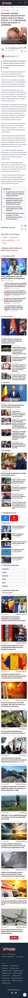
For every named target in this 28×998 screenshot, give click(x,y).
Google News (14, 250)
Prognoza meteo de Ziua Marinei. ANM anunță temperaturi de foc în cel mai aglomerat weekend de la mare (15, 292)
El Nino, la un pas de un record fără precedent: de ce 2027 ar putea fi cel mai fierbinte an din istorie (13, 704)
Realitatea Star (5, 968)
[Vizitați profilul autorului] (2, 49)
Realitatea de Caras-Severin (17, 978)
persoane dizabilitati (8, 240)
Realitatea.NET (5, 965)
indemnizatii (13, 237)
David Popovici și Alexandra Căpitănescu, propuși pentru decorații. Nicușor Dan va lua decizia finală (13, 619)
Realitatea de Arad (6, 980)
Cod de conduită (19, 956)
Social (3, 280)
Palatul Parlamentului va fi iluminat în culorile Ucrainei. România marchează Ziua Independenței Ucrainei (14, 201)
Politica (6, 310)
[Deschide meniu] (25, 3)
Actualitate (12, 7)
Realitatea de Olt (5, 978)
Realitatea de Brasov (17, 48)
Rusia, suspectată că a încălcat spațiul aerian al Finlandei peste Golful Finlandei (12, 931)
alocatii (4, 243)
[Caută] (20, 3)
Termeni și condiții (11, 954)
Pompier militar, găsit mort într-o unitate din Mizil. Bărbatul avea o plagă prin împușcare (12, 647)
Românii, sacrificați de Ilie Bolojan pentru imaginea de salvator (12, 406)
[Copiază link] (22, 47)
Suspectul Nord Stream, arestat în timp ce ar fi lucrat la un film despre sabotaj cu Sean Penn (19, 377)
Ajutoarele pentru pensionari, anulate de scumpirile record (13, 474)
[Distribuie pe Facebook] (25, 47)
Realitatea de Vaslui (6, 983)
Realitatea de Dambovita (17, 980)
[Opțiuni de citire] (24, 994)
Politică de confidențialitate (8, 956)
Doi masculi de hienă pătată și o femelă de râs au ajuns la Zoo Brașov (13, 732)
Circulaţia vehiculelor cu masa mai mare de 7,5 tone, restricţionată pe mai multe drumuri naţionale (15, 216)
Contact (3, 954)
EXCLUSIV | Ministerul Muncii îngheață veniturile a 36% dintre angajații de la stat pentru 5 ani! (13, 307)
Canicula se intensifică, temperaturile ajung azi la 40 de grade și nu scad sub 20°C (14, 903)
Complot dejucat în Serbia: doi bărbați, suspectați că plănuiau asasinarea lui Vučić (15, 193)
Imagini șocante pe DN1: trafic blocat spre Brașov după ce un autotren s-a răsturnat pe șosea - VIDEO (13, 788)
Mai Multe (14, 937)
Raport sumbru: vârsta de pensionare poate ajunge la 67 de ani (19, 481)
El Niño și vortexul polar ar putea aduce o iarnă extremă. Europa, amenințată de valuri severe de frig (13, 874)
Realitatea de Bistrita (6, 973)
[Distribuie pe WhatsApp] (22, 51)
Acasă (4, 7)
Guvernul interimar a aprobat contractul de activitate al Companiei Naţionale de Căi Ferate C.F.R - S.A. (14, 760)
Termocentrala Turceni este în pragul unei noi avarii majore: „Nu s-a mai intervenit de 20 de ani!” (19, 505)
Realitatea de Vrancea (18, 970)
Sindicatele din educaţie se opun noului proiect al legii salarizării (14, 208)
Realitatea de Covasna (7, 970)
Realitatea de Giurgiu (16, 975)
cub (18, 240)
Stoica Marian (23, 728)
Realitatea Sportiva (14, 965)
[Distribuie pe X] (25, 51)
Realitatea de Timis (6, 975)
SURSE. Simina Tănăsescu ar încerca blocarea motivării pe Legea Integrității (18, 414)
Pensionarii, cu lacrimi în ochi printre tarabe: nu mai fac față (19, 489)
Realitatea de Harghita (17, 973)
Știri (7, 7)
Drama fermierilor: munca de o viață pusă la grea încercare (19, 496)
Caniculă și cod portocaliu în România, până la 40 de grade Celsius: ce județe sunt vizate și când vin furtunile (14, 677)
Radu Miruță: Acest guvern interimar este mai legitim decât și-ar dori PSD (19, 445)
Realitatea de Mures (14, 968)
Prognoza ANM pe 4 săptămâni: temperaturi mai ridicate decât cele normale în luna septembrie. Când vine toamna (13, 846)
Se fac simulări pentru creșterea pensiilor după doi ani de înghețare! (13, 277)
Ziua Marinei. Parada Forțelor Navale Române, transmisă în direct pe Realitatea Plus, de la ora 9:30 (15, 300)
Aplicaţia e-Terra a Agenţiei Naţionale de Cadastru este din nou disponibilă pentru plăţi (14, 817)
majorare (5, 237)
